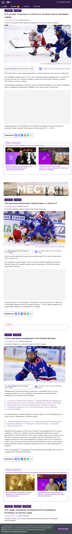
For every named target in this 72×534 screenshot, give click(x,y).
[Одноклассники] (25, 135)
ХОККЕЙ (8, 10)
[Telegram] (19, 135)
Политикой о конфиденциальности (14, 531)
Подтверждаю (63, 529)
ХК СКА (18, 10)
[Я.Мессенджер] (28, 135)
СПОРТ (8, 334)
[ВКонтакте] (22, 135)
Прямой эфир (64, 2)
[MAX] (16, 135)
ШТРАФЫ (26, 506)
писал (15, 449)
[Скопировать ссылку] (31, 135)
